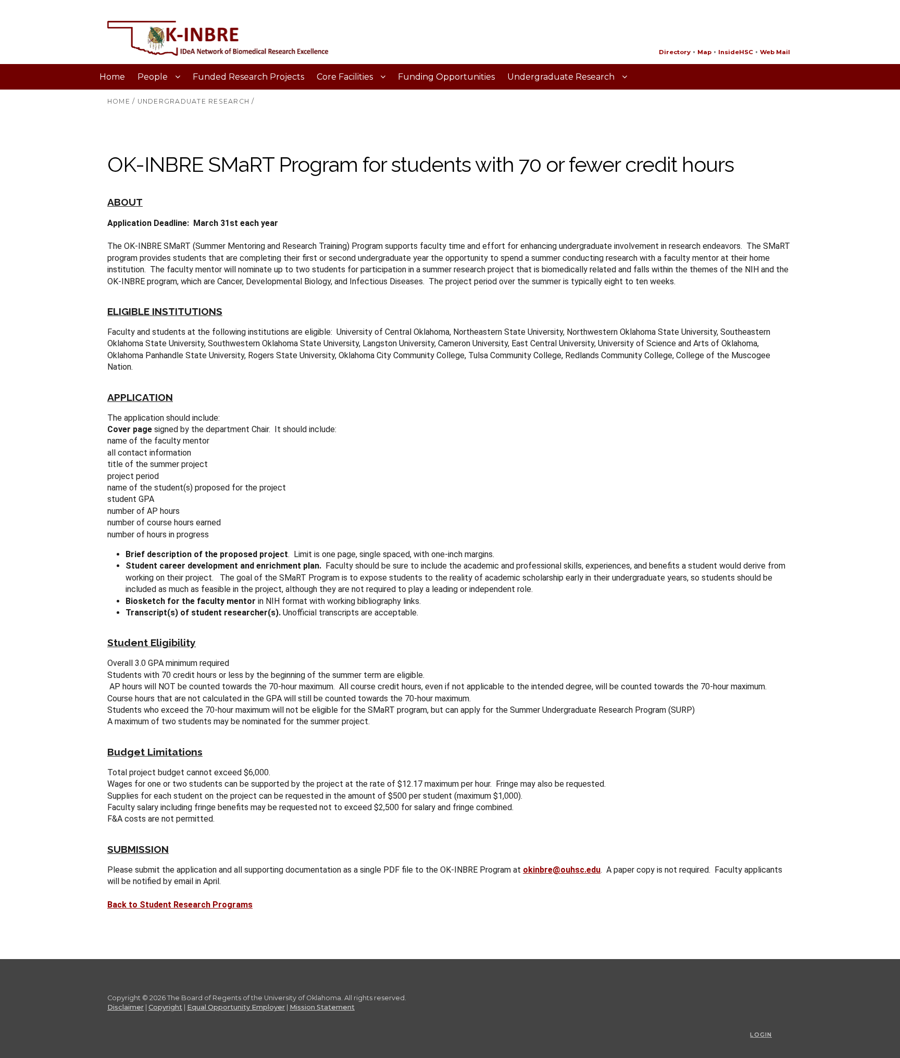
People (154, 77)
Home (112, 77)
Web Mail (775, 52)
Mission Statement (322, 1007)
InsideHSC (735, 52)
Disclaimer (125, 1007)
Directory (675, 52)
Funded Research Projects (248, 77)
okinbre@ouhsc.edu (562, 870)
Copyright (165, 1007)
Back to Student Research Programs (180, 905)
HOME (118, 101)
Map (704, 52)
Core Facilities (346, 77)
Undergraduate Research (562, 77)
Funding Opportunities (446, 77)
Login (761, 1034)
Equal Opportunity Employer (236, 1007)
